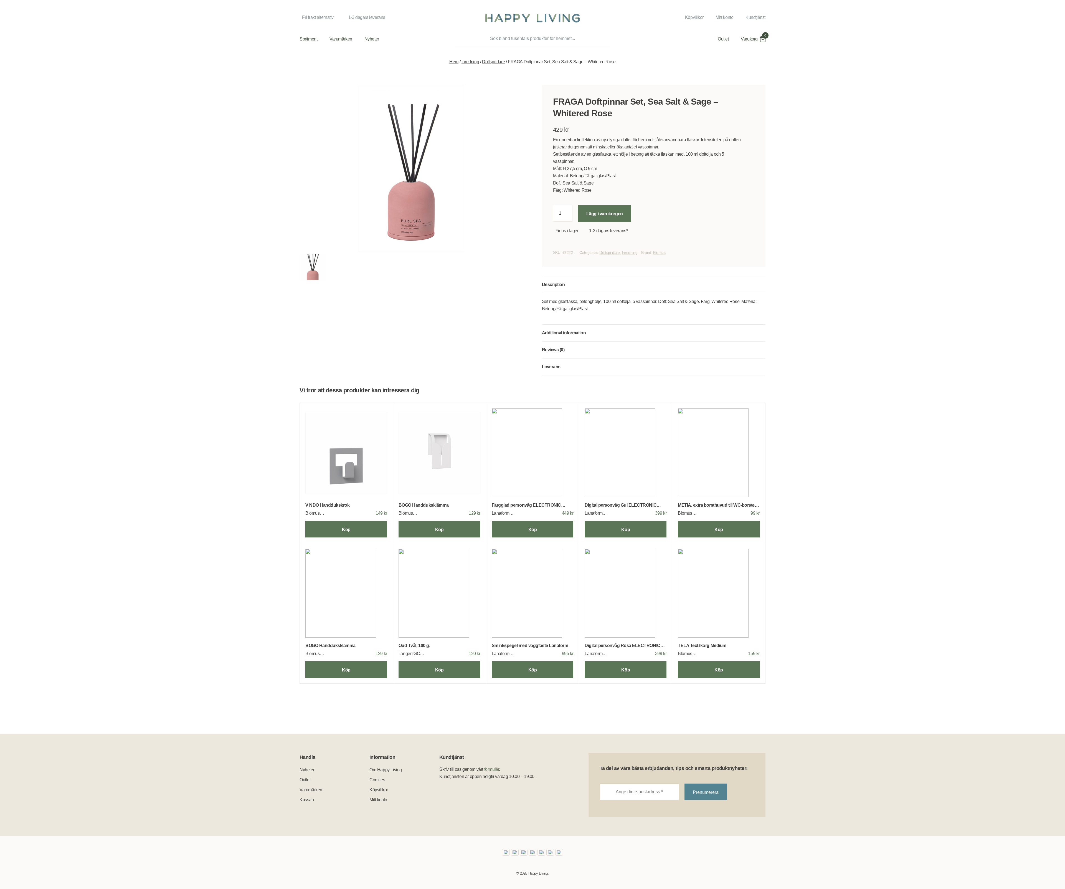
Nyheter (371, 39)
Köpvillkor (694, 17)
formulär (491, 769)
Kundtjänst (755, 17)
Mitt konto (724, 17)
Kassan (307, 799)
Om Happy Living (385, 769)
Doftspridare (493, 61)
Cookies (377, 779)
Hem (453, 61)
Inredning (470, 61)
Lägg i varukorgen (604, 213)
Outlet (723, 39)
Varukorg (749, 39)
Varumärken (340, 39)
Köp (346, 529)
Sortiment (308, 39)
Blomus (659, 252)
